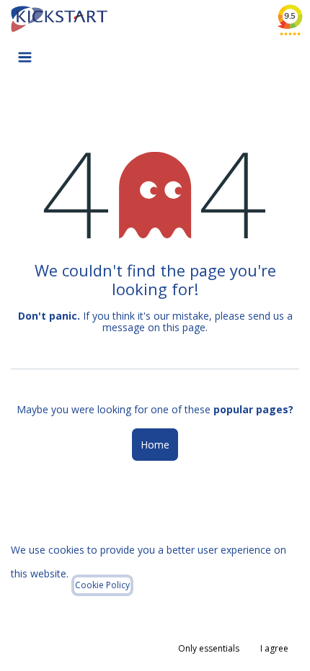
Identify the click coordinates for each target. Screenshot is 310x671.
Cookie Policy (102, 585)
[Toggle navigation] (25, 56)
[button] (209, 648)
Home (155, 444)
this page (184, 327)
